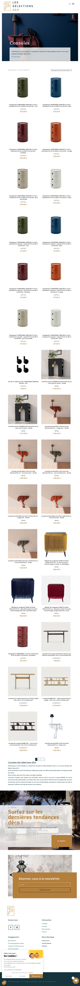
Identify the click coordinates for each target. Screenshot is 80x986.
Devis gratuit (12, 941)
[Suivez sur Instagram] (17, 927)
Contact (44, 932)
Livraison (42, 981)
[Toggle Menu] (73, 4)
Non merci (9, 976)
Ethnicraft (56, 658)
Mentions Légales (13, 981)
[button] (4, 982)
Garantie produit (13, 949)
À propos (44, 923)
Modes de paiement (31, 981)
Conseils (44, 926)
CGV (22, 981)
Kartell (23, 109)
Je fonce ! (61, 841)
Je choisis (22, 976)
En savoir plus (16, 57)
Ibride (57, 386)
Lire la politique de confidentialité (12, 970)
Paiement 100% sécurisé (16, 946)
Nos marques (46, 929)
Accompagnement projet (16, 943)
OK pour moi (36, 976)
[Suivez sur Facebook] (10, 927)
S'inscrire (45, 889)
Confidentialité (50, 981)
